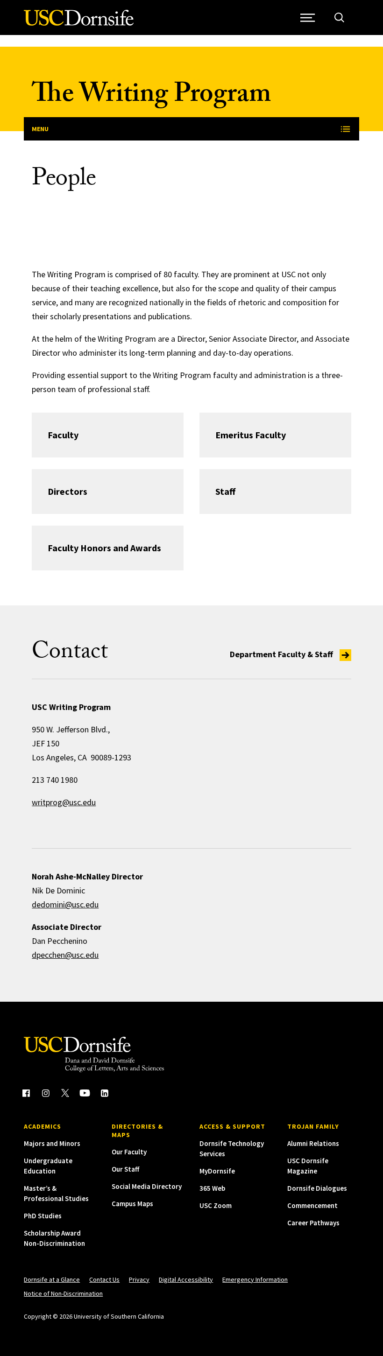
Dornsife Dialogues (317, 1188)
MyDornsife (217, 1170)
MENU (40, 129)
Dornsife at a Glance (52, 1279)
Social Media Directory (147, 1186)
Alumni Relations (313, 1143)
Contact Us (104, 1279)
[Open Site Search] (339, 17)
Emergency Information (255, 1279)
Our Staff (125, 1169)
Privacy (139, 1279)
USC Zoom (215, 1205)
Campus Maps (132, 1203)
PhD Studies (43, 1215)
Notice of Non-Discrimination (63, 1293)
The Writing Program (151, 97)
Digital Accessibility (186, 1279)
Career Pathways (313, 1222)
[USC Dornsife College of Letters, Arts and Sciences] (79, 23)
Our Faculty (129, 1151)
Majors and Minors (52, 1143)
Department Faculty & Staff (282, 654)
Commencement (312, 1205)
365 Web (212, 1188)
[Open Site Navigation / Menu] (308, 17)
